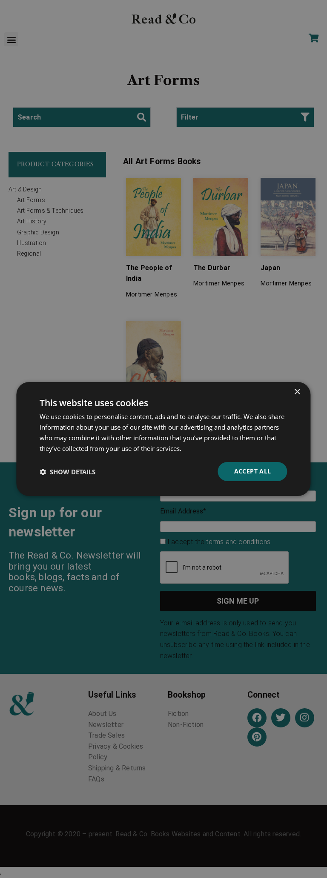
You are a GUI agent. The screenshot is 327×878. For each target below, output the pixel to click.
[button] (67, 471)
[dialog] (163, 439)
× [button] (297, 392)
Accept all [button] (252, 471)
